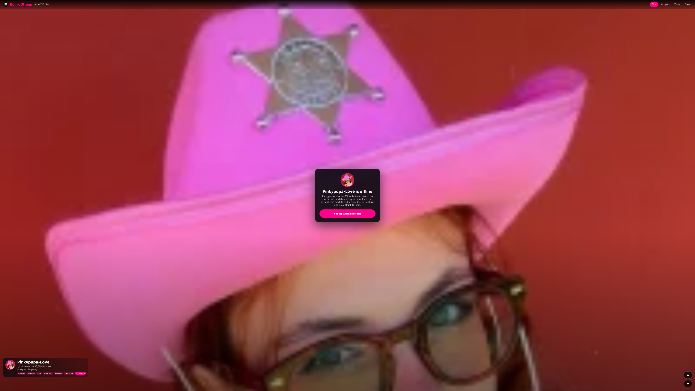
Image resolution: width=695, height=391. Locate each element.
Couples (665, 4)
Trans (677, 4)
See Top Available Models (347, 213)
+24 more (80, 373)
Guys (687, 4)
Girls (654, 4)
